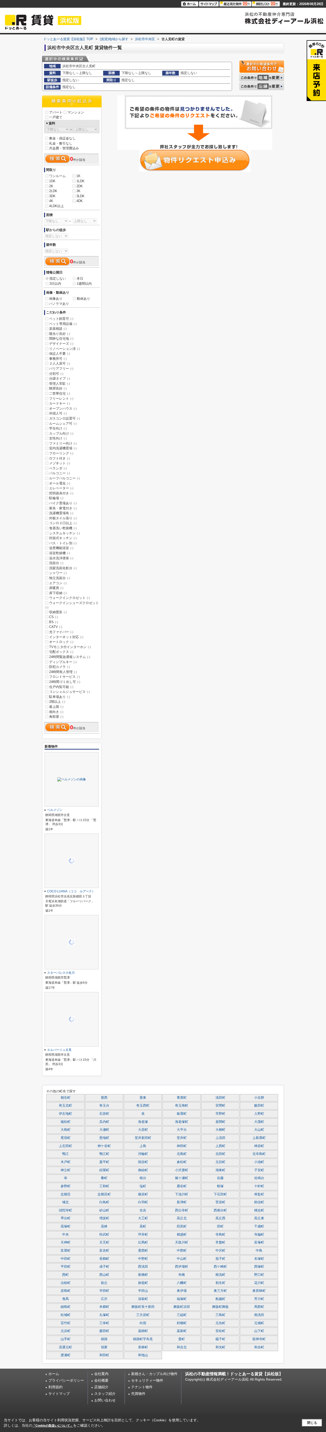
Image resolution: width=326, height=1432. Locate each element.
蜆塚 (220, 1186)
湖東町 (220, 1170)
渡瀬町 (66, 1355)
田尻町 (182, 1226)
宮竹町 (66, 1323)
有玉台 (104, 1105)
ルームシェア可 (63, 423)
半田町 (104, 1291)
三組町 (182, 1315)
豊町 (181, 1339)
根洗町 (220, 1275)
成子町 (104, 1266)
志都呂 (66, 1194)
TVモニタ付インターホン (70, 647)
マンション (75, 112)
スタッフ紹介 (105, 1394)
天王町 (104, 1242)
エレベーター (61, 488)
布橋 (181, 1275)
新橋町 (143, 1275)
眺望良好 (58, 388)
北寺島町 (259, 1154)
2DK (79, 186)
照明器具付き (61, 493)
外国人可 (58, 413)
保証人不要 (59, 353)
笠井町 (182, 1138)
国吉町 (143, 1162)
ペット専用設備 (63, 324)
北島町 (182, 1154)
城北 (65, 1202)
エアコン (58, 583)
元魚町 (220, 1323)
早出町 (66, 1218)
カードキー (59, 403)
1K (78, 176)
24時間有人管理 (63, 672)
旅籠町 (143, 1283)
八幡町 (182, 1283)
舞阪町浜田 (181, 1307)
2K (51, 186)
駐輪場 (56, 498)
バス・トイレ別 (63, 543)
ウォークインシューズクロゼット (72, 605)
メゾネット (59, 463)
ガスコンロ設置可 (64, 418)
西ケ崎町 (220, 1266)
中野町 (143, 1259)
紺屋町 (104, 1170)
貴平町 (104, 1162)
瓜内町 (104, 1122)
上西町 (220, 1146)
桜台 (143, 1178)
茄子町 (220, 1259)
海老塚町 (181, 1122)
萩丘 (104, 1283)
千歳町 (259, 1226)
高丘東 (259, 1218)
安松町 (220, 1331)
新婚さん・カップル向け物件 (154, 1374)
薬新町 (182, 1331)
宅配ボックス (61, 652)
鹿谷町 (182, 1186)
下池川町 (181, 1194)
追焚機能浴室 (61, 548)
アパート (55, 112)
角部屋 (56, 717)
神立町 (66, 1170)
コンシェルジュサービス (69, 692)
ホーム (53, 1374)
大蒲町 (259, 1122)
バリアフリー (61, 368)
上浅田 (220, 1138)
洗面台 (56, 563)
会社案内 (101, 1374)
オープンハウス (63, 408)
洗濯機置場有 (61, 513)
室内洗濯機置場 (63, 448)
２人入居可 (59, 363)
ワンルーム (57, 176)
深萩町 (143, 1299)
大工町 (143, 1218)
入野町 (259, 1113)
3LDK (80, 196)
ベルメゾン (54, 810)
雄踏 (104, 1339)
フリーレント (61, 398)
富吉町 (104, 1250)
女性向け (58, 438)
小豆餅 (259, 1097)
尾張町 (66, 1138)
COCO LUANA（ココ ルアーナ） (71, 891)
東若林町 (259, 1291)
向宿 (143, 1323)
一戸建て (55, 117)
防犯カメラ (59, 667)
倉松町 (182, 1162)
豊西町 (143, 1250)
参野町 (66, 1186)
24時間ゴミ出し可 (64, 682)
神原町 (259, 1146)
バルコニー (59, 473)
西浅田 (143, 1266)
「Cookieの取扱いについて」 (52, 1425)
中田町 (66, 1259)
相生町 (66, 1097)
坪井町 (143, 1234)
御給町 (143, 1170)
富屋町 (66, 1250)
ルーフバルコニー (64, 478)
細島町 (66, 1307)
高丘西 (220, 1218)
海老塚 (143, 1122)
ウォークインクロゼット (69, 598)
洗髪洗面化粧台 (63, 568)
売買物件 (138, 1394)
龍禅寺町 (259, 1339)
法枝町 (66, 1283)
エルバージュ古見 (59, 1050)
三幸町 (104, 1323)
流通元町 (65, 1347)
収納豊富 (58, 612)
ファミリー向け (63, 443)
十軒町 (259, 1186)
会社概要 (101, 1380)
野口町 (259, 1275)
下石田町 (220, 1194)
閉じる (312, 1423)
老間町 (220, 1122)
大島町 (66, 1130)
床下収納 (58, 593)
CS (53, 617)
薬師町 (143, 1331)
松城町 (66, 1315)
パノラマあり (59, 304)
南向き (56, 712)
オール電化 (59, 483)
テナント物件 (142, 1387)
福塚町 (182, 1299)
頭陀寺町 (65, 1210)
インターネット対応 (66, 637)
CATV (55, 627)
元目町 (220, 1162)
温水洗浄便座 (61, 558)
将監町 (259, 1194)
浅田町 (220, 1097)
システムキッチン (64, 533)
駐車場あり (59, 697)
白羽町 (143, 1202)
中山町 (182, 1259)
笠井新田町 (143, 1138)
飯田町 (259, 1105)
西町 (65, 1275)
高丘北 (182, 1218)
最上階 (56, 707)
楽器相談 (58, 329)
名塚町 (259, 1259)
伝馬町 (143, 1242)
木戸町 (66, 1162)
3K (78, 191)
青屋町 (182, 1097)
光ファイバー (61, 632)
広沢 (104, 1299)
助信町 (259, 1202)
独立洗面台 (59, 578)
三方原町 (143, 1315)
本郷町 (104, 1307)
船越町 (220, 1299)
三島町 (220, 1315)
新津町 (182, 1202)
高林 (104, 1226)
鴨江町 (104, 1154)
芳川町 (259, 1299)
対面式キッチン (63, 538)
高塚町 (66, 1226)
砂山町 (104, 1210)
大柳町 (220, 1130)
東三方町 (220, 1291)
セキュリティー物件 (147, 1380)
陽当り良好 (59, 334)
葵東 (143, 1097)
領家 (104, 1347)
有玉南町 (181, 1105)
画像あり (55, 298)
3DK (52, 196)
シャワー (58, 573)
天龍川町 (181, 1242)
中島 (259, 1250)
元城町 (259, 1323)
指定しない (57, 278)
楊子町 (220, 1339)
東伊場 (182, 1291)
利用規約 (55, 1387)
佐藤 (220, 1178)
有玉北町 (65, 1105)
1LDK (80, 181)
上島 (143, 1146)
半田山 (143, 1291)
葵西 (104, 1097)
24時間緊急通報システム (69, 657)
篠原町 (143, 1194)
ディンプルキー (63, 662)
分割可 (56, 374)
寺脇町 (259, 1234)
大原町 (143, 1130)
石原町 (104, 1113)
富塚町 (259, 1242)
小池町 (259, 1162)
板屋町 (182, 1113)
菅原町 (220, 1202)
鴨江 (65, 1154)
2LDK (53, 191)
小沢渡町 (181, 1170)
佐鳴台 (259, 1178)
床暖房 (56, 588)
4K (51, 201)
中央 (65, 1234)
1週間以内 (84, 283)
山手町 (66, 1339)
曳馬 (65, 1299)
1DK (52, 181)
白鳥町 (104, 1202)
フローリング (61, 453)
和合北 (182, 1347)
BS (53, 622)
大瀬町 (104, 1130)
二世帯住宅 (59, 393)
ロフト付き (59, 458)
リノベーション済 (64, 349)
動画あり (83, 298)
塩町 (143, 1186)
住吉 (143, 1210)
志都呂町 (104, 1194)
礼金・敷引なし (60, 143)
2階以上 (57, 702)
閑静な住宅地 (61, 338)
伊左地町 (65, 1113)
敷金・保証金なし (62, 138)
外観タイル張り (63, 518)
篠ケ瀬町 (181, 1178)
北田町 (220, 1154)
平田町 (66, 1266)
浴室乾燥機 (59, 553)
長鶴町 (104, 1259)
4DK (79, 201)
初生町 (220, 1283)
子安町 (259, 1170)
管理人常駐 (59, 383)
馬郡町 (259, 1307)
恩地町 (104, 1138)
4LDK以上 (56, 206)
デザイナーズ (61, 344)
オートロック (61, 642)
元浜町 (66, 1331)
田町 (220, 1226)
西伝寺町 (181, 1210)
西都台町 (220, 1210)
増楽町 (104, 1218)
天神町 (66, 1242)
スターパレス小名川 (61, 973)
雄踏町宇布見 (143, 1339)
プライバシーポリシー (66, 1380)
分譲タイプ (59, 378)
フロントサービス (64, 677)
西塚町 (259, 1266)
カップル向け (61, 433)
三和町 (104, 1186)
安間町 (220, 1105)
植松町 (66, 1122)
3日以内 (55, 283)
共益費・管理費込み (64, 148)
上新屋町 (259, 1138)
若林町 (143, 1347)
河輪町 (143, 1154)
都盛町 (182, 1234)
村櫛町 (182, 1323)
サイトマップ (59, 1394)
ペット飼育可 (61, 319)
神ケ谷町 (104, 1146)
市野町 (220, 1113)
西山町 (104, 1275)
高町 (143, 1226)
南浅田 (259, 1315)
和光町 (220, 1347)
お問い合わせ (105, 1400)
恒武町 (104, 1234)
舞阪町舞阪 (220, 1307)
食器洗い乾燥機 (63, 528)
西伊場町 (181, 1266)
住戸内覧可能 (61, 687)
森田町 (104, 1331)
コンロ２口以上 (63, 523)
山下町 (259, 1331)
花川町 (259, 1283)
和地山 (143, 1355)
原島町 (66, 1291)
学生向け (58, 428)
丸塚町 (104, 1315)
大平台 (182, 1130)
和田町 (104, 1355)
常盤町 (220, 1242)
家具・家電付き (63, 508)
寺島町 (220, 1234)
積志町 (259, 1210)
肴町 (104, 1178)
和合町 (259, 1347)
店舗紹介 (101, 1387)
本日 (80, 278)
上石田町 (65, 1146)
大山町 (259, 1130)
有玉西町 (143, 1105)
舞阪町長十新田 (143, 1307)
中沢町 (220, 1250)
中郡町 (182, 1250)
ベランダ (58, 468)
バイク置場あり (63, 503)
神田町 (182, 1146)
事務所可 (58, 359)
